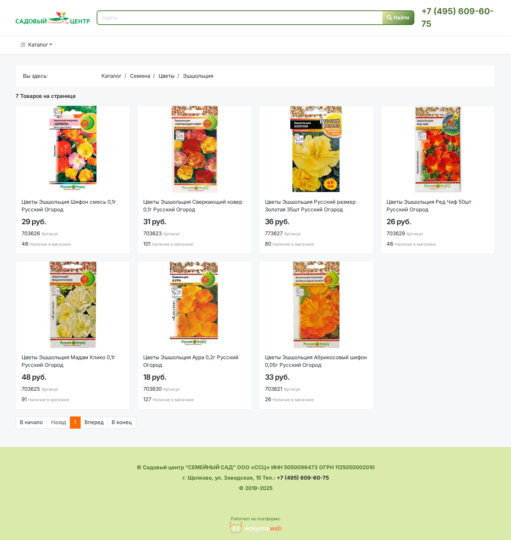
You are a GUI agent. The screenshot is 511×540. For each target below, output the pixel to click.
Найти (400, 17)
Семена (139, 76)
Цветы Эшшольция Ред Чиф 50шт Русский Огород (429, 206)
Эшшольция (197, 76)
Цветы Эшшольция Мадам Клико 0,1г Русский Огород (68, 361)
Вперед (94, 422)
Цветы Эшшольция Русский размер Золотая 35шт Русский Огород (310, 206)
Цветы (166, 76)
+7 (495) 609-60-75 (303, 477)
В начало (31, 422)
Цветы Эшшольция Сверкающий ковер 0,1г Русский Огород (192, 206)
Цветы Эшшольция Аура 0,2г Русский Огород (190, 361)
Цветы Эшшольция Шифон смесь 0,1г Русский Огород (69, 206)
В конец (122, 422)
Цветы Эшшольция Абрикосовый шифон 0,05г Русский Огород (316, 361)
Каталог (38, 44)
